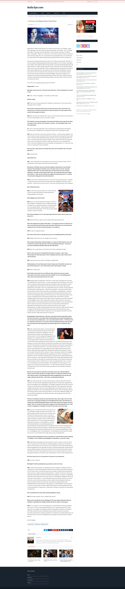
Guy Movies (78, 62)
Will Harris (31, 24)
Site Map (29, 582)
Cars (42, 13)
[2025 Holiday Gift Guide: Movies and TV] (50, 554)
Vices (64, 13)
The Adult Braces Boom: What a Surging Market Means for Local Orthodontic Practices (85, 91)
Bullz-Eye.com (35, 7)
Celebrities (70, 24)
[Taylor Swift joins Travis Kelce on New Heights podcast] (66, 554)
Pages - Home (79, 55)
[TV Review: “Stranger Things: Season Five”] (34, 554)
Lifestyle (56, 13)
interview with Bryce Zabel (42, 82)
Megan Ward (44, 524)
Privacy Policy (30, 580)
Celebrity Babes (79, 57)
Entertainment (33, 13)
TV (72, 24)
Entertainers (78, 59)
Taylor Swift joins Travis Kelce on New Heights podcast (66, 560)
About (28, 574)
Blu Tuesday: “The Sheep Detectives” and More (85, 83)
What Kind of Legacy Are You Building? (83, 98)
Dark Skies (30, 524)
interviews (37, 524)
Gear (48, 13)
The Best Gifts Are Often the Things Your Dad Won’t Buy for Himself (49, 1)
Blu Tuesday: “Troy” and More (82, 105)
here (89, 113)
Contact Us (29, 577)
